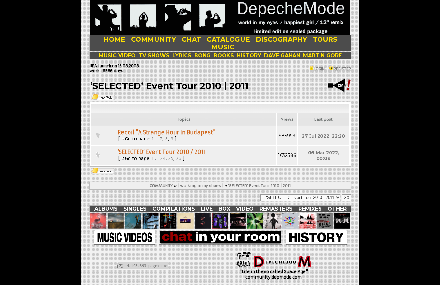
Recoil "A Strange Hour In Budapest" (166, 132)
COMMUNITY (161, 185)
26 (178, 158)
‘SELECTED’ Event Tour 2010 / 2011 (162, 152)
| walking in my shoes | (200, 185)
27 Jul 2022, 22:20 (323, 136)
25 (170, 158)
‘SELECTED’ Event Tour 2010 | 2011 (259, 185)
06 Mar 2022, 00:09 (323, 155)
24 (163, 158)
